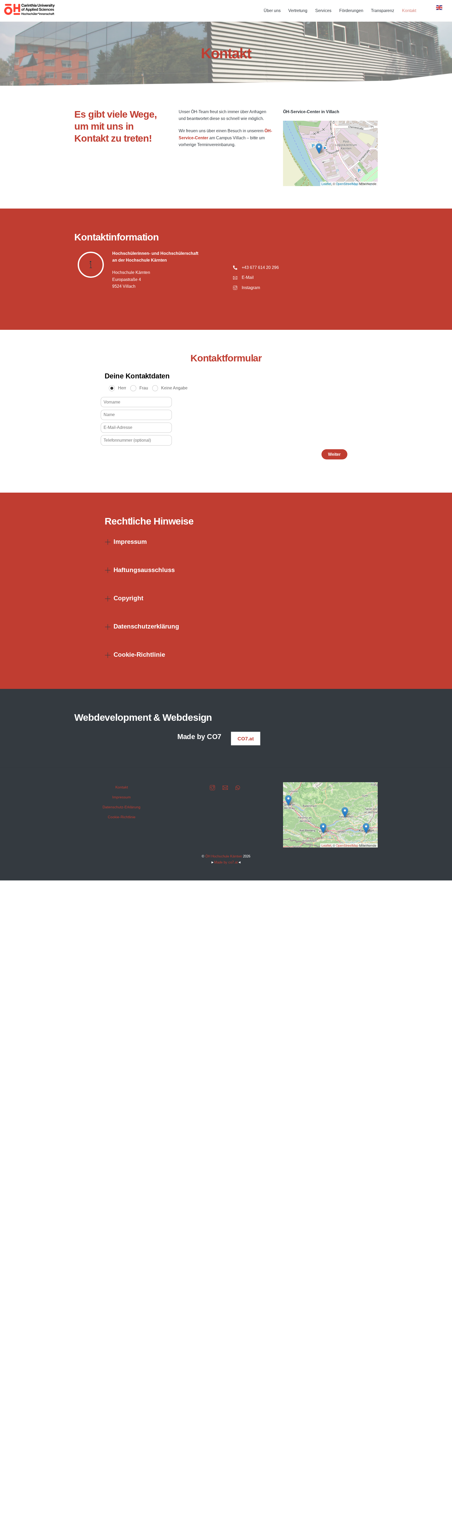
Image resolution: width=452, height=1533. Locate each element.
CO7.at (246, 738)
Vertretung (297, 10)
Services (323, 10)
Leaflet (326, 183)
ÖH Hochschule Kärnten (223, 856)
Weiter (334, 454)
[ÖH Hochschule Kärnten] (29, 13)
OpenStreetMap (347, 183)
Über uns (272, 10)
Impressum (121, 797)
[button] (319, 148)
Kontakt (409, 10)
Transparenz (382, 10)
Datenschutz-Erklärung (121, 807)
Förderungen (351, 10)
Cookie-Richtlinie (121, 817)
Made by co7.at (226, 862)
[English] (439, 7)
